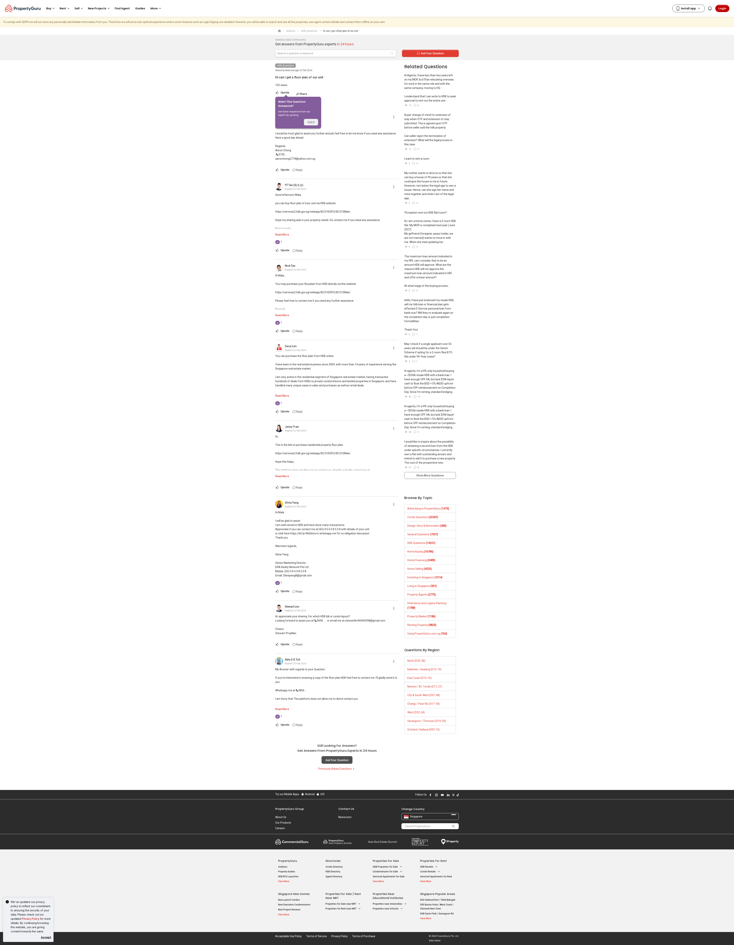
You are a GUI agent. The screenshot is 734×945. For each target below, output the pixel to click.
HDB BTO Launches (288, 876)
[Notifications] (710, 8)
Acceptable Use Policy (288, 936)
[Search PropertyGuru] (453, 826)
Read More (282, 234)
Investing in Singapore (425, 577)
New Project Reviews (289, 909)
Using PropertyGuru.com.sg (427, 633)
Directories (333, 861)
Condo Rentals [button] (428, 871)
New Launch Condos (289, 900)
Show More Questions (430, 475)
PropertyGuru (287, 861)
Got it (311, 122)
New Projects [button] (97, 8)
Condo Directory (334, 866)
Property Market (421, 616)
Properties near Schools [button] (386, 908)
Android (309, 794)
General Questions (422, 534)
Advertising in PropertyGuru (428, 508)
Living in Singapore (422, 585)
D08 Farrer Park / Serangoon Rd (437, 913)
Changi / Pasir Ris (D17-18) (423, 703)
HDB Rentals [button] (427, 866)
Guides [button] (140, 8)
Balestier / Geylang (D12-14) (424, 669)
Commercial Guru (291, 842)
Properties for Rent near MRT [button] (341, 908)
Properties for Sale (386, 861)
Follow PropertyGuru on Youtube (441, 795)
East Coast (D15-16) (419, 677)
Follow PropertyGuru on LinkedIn (447, 795)
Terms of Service (316, 936)
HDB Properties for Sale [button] (385, 866)
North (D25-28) (416, 660)
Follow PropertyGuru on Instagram (436, 795)
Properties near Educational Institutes (388, 896)
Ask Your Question (337, 760)
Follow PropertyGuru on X (452, 794)
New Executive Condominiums (294, 904)
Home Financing (421, 560)
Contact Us (346, 809)
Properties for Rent (433, 861)
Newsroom (345, 817)
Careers (280, 828)
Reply (299, 169)
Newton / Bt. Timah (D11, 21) (424, 686)
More (154, 8)
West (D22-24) (416, 712)
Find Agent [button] (122, 8)
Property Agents (421, 594)
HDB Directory (333, 871)
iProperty (450, 842)
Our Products (283, 822)
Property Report (420, 842)
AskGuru (282, 866)
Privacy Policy (30, 918)
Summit (382, 841)
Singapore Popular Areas (437, 894)
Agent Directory (334, 876)
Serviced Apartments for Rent (436, 876)
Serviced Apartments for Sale (388, 876)
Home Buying (420, 551)
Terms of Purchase (363, 936)
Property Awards (337, 841)
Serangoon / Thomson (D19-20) (426, 720)
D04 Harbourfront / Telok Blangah (437, 900)
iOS (322, 794)
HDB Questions (285, 65)
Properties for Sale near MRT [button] (341, 904)
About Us (280, 817)
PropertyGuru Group (289, 809)
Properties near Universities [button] (388, 904)
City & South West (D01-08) (423, 695)
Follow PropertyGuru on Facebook (430, 795)
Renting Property (421, 624)
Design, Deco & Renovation (427, 525)
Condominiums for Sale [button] (386, 871)
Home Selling (419, 568)
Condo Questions (422, 517)
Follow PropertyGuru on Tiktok (457, 794)
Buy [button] (48, 8)
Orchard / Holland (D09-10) (423, 729)
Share (303, 93)
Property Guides (286, 871)
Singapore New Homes (294, 894)
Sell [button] (77, 8)
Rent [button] (63, 8)
